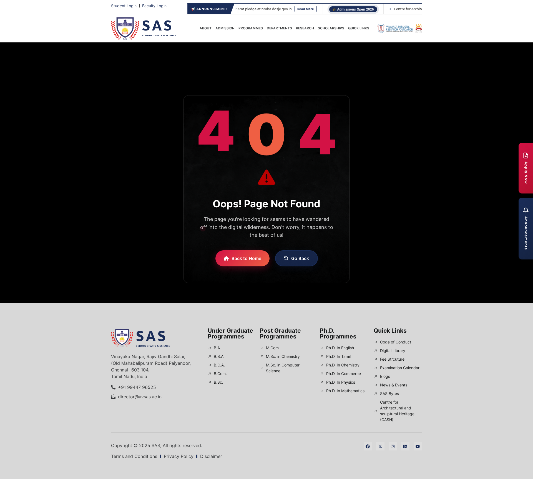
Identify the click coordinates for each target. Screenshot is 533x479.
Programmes (250, 28)
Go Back (300, 258)
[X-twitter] (380, 446)
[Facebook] (368, 446)
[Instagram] (393, 446)
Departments (279, 28)
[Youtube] (418, 446)
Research (305, 28)
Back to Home (246, 258)
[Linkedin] (405, 446)
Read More (287, 9)
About (206, 28)
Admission (225, 28)
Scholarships (331, 28)
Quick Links (358, 28)
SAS (158, 25)
